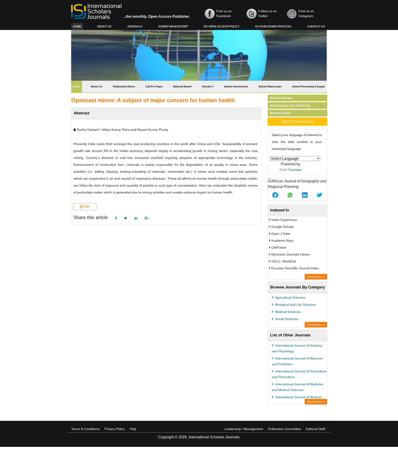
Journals (135, 26)
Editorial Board (182, 86)
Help (133, 429)
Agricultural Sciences (289, 297)
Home (78, 26)
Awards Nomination (297, 121)
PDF (86, 206)
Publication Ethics (124, 86)
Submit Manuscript (173, 26)
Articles (207, 86)
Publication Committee (284, 429)
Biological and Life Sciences (295, 304)
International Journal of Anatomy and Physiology (297, 348)
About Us (104, 26)
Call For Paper (154, 86)
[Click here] (115, 218)
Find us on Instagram (306, 13)
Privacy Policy (115, 429)
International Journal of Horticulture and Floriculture (299, 374)
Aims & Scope (281, 98)
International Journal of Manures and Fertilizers (297, 361)
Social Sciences (286, 319)
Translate (294, 170)
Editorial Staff (315, 429)
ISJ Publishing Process (273, 26)
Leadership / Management (244, 429)
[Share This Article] (275, 195)
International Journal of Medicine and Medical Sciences (297, 387)
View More (315, 277)
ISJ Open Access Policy (222, 26)
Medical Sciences (287, 312)
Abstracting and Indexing (290, 105)
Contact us (316, 26)
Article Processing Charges (308, 86)
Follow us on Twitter (267, 13)
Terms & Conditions (85, 429)
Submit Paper (280, 113)
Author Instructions (236, 86)
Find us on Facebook (224, 13)
